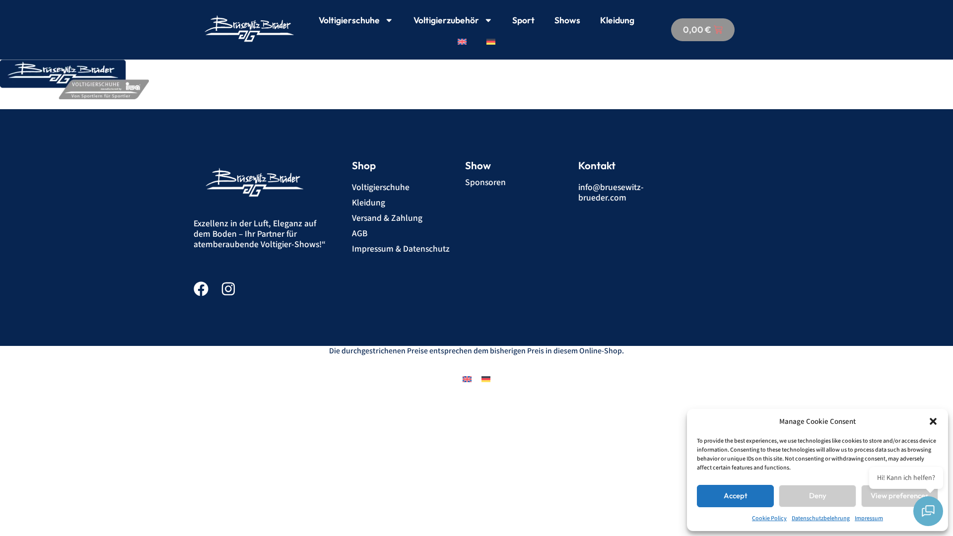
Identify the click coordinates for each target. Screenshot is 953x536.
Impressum (869, 518)
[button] (933, 421)
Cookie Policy (769, 518)
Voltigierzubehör (446, 20)
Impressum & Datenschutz (401, 249)
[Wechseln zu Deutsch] (485, 379)
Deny (817, 495)
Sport (523, 20)
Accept (736, 495)
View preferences (899, 495)
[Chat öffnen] (928, 511)
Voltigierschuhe (349, 20)
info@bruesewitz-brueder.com (611, 192)
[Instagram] (228, 288)
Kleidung (617, 20)
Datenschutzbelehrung (821, 518)
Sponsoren (485, 182)
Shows (567, 20)
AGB (359, 233)
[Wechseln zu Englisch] (462, 41)
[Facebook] (201, 288)
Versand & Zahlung (387, 218)
